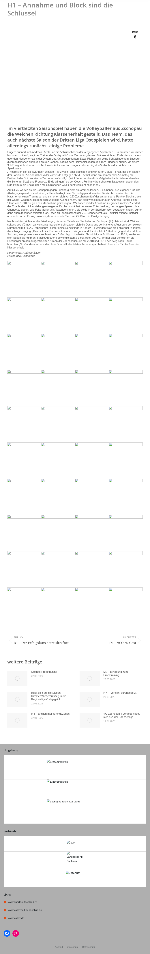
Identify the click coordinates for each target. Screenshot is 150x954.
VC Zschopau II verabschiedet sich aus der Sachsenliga (121, 715)
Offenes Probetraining (44, 671)
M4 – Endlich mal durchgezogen (50, 713)
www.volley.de (16, 917)
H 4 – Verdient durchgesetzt (119, 692)
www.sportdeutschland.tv (22, 901)
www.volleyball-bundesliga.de (25, 909)
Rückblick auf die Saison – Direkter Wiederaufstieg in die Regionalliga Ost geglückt (48, 696)
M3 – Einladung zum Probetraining (115, 673)
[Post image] (17, 678)
